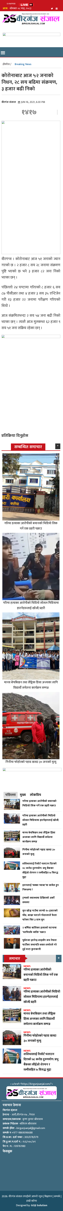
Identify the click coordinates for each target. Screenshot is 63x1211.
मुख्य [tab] (23, 795)
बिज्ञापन (48, 1196)
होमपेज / (7, 64)
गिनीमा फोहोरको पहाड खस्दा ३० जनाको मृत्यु (31, 762)
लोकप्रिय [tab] (35, 795)
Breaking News (23, 64)
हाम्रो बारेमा (31, 1201)
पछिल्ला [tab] (10, 795)
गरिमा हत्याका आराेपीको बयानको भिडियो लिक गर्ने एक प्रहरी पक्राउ (30, 526)
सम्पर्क (57, 1196)
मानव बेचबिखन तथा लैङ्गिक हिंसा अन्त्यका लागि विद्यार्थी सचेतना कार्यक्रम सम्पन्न (31, 685)
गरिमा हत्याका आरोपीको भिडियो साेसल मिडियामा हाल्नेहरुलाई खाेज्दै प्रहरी (31, 605)
